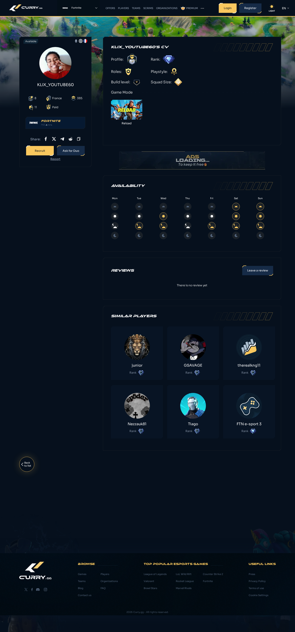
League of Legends (155, 574)
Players (123, 8)
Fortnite (208, 581)
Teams (136, 8)
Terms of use (256, 588)
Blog (80, 588)
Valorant (149, 581)
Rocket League (185, 581)
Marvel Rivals (183, 588)
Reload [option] (127, 123)
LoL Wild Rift (183, 574)
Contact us (84, 595)
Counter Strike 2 (213, 574)
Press (252, 574)
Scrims (148, 8)
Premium (192, 8)
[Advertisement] (55, 233)
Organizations (166, 8)
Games (82, 574)
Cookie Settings (258, 595)
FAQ (103, 588)
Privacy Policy (257, 581)
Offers (110, 8)
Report (55, 159)
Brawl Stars (150, 588)
